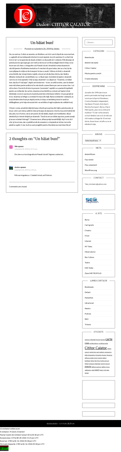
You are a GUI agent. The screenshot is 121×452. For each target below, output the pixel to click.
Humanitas (89, 298)
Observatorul (90, 252)
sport (97, 370)
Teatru (87, 262)
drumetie (98, 355)
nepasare (92, 363)
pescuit (107, 363)
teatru (102, 370)
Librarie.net (89, 303)
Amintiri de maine (91, 63)
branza (98, 339)
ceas (87, 343)
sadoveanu (88, 370)
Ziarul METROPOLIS (93, 273)
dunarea (109, 355)
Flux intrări (89, 160)
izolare (104, 358)
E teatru (88, 230)
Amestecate (89, 57)
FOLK (87, 236)
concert (87, 352)
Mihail (87, 363)
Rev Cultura (89, 257)
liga (96, 361)
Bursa (87, 220)
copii (97, 352)
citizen (109, 348)
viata (107, 370)
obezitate (98, 363)
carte (109, 339)
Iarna (95, 358)
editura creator (89, 358)
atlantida (93, 339)
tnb (105, 370)
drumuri (104, 355)
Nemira (87, 308)
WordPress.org (91, 170)
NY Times (88, 246)
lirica (98, 361)
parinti (103, 363)
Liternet (88, 241)
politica (104, 367)
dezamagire (91, 355)
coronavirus (108, 352)
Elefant (88, 292)
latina (92, 361)
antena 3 (87, 339)
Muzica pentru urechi (93, 73)
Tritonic (88, 324)
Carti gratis (89, 225)
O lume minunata (91, 79)
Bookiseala (89, 287)
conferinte (93, 352)
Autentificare (90, 154)
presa (108, 367)
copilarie (101, 352)
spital (93, 370)
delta (86, 355)
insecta (100, 358)
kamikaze (87, 361)
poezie (88, 366)
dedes (56, 49)
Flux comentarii (91, 165)
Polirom (88, 314)
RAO (87, 319)
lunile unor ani (104, 361)
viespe (87, 373)
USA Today (89, 268)
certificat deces (93, 343)
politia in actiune (96, 367)
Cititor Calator (90, 68)
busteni (103, 339)
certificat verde (103, 343)
